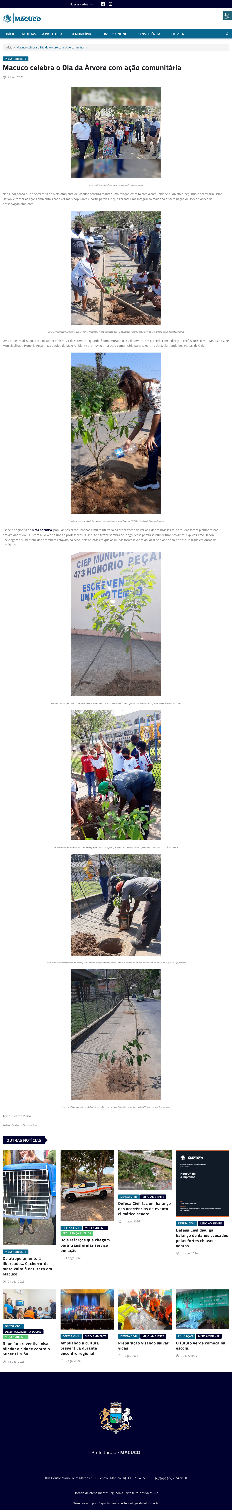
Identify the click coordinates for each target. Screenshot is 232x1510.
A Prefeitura (52, 34)
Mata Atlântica (42, 530)
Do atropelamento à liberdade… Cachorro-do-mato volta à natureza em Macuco (27, 1266)
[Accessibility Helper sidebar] (227, 15)
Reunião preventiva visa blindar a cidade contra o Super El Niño (26, 1349)
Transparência (148, 34)
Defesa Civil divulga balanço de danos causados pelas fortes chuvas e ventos (202, 1237)
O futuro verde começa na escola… (200, 1345)
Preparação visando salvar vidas (143, 1345)
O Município (82, 34)
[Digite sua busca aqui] (227, 34)
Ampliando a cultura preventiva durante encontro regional (80, 1348)
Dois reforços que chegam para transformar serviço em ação (85, 1245)
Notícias (29, 34)
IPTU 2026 (177, 34)
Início (10, 34)
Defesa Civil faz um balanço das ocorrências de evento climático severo (144, 1209)
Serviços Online (114, 34)
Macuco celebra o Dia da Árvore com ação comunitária (52, 47)
